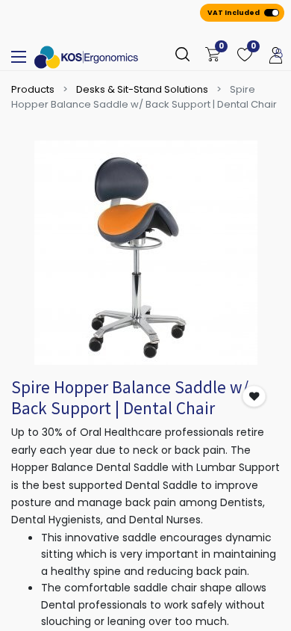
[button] (254, 396)
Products (32, 89)
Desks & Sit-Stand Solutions (142, 89)
